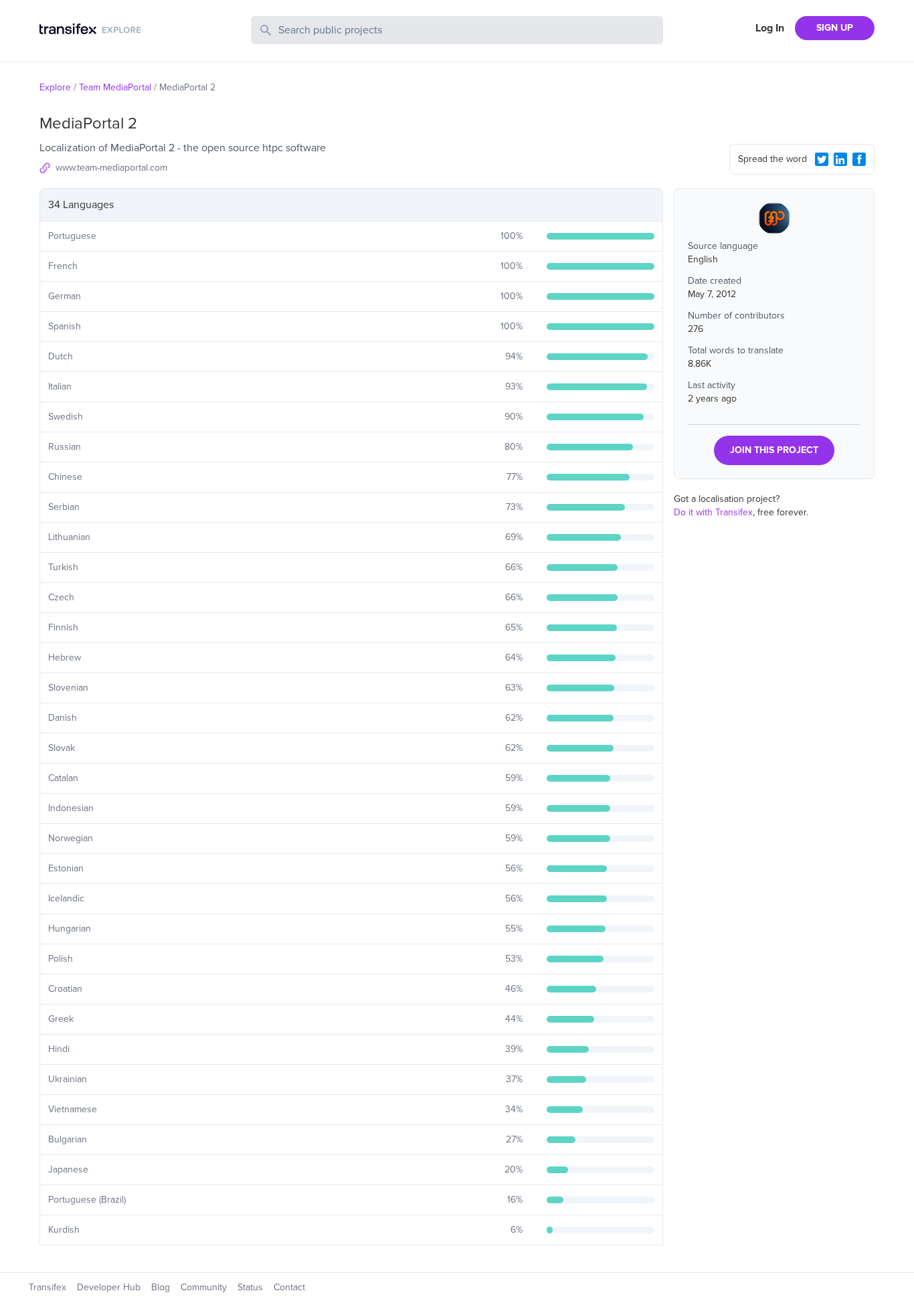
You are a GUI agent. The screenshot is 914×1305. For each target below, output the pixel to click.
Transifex (47, 1287)
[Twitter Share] (821, 159)
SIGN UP (834, 27)
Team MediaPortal (115, 87)
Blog (160, 1287)
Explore (55, 87)
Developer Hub (109, 1287)
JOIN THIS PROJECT (774, 450)
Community (204, 1287)
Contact (289, 1287)
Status (250, 1287)
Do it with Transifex (713, 512)
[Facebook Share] (859, 159)
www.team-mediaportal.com (111, 167)
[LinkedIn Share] (840, 159)
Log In (769, 28)
